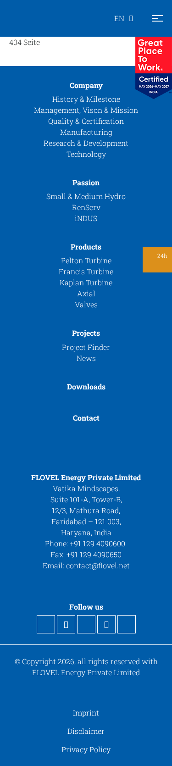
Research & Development (86, 143)
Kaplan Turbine (86, 282)
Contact (86, 417)
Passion (86, 182)
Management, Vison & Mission (86, 110)
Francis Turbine (86, 271)
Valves (86, 304)
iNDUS (86, 218)
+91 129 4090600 (98, 543)
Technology (86, 154)
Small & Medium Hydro (86, 196)
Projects (86, 333)
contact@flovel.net (98, 565)
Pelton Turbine (86, 260)
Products (86, 246)
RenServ (86, 207)
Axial (86, 293)
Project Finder (86, 347)
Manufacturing (86, 132)
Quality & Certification (86, 121)
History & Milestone (86, 99)
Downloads (86, 386)
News (86, 358)
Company (86, 85)
